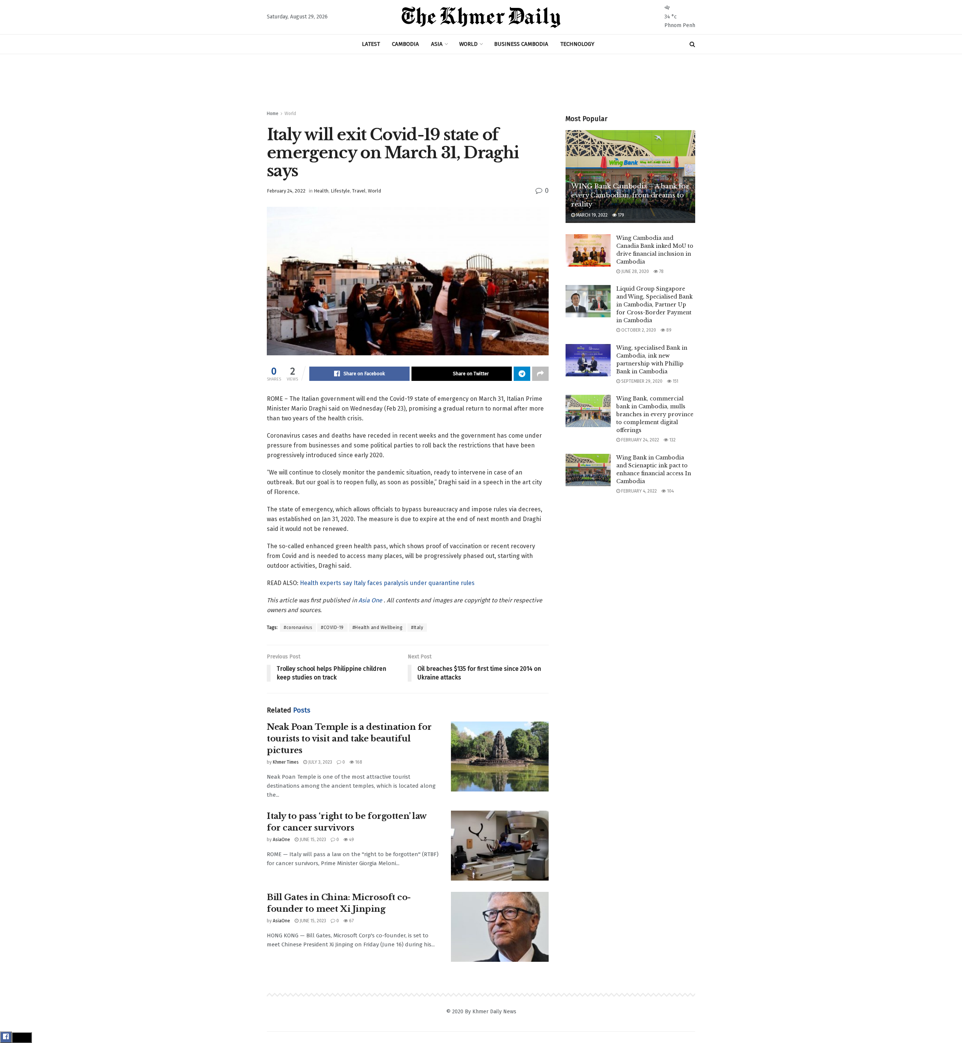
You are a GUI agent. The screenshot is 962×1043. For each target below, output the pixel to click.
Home (272, 113)
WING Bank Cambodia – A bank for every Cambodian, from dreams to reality (630, 195)
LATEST (371, 44)
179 (620, 215)
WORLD (468, 44)
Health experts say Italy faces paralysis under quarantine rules (387, 583)
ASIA (437, 44)
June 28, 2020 (634, 271)
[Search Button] (692, 44)
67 (351, 920)
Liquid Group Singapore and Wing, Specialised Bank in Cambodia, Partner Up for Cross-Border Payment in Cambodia (654, 304)
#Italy (417, 627)
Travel (359, 191)
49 (351, 839)
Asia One (371, 600)
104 (670, 491)
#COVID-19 (332, 627)
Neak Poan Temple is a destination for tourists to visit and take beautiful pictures (349, 738)
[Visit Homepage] (481, 17)
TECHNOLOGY (577, 44)
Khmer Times (286, 762)
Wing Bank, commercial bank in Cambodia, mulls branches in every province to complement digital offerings (654, 414)
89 (668, 330)
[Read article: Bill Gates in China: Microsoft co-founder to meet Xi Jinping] (500, 927)
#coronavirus (298, 627)
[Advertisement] (481, 82)
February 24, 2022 (286, 191)
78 (661, 271)
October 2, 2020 (638, 330)
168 (358, 762)
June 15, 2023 (312, 839)
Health (321, 191)
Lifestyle (340, 191)
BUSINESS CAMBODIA (521, 44)
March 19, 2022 (591, 215)
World (290, 113)
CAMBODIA (405, 44)
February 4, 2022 (638, 491)
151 (675, 381)
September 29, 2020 (641, 381)
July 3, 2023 (319, 762)
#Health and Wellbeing (377, 627)
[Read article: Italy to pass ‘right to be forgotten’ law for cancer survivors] (500, 846)
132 (672, 440)
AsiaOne (281, 839)
